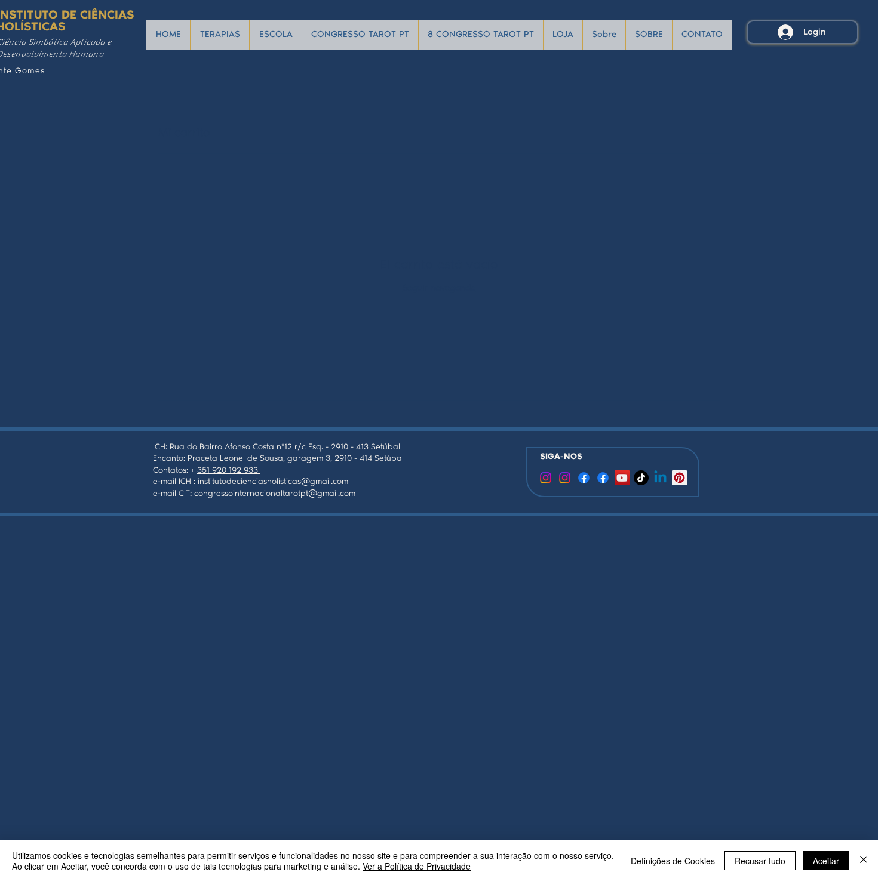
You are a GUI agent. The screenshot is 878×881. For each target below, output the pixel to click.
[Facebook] (583, 477)
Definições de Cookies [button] (673, 861)
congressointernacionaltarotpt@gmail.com (274, 494)
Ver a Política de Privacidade (417, 866)
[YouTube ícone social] (622, 477)
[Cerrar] (863, 860)
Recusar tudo (760, 861)
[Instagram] (564, 477)
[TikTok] (641, 477)
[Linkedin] (660, 477)
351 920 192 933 (228, 471)
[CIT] (545, 477)
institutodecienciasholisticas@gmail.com (274, 482)
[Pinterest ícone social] (679, 477)
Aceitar (826, 861)
